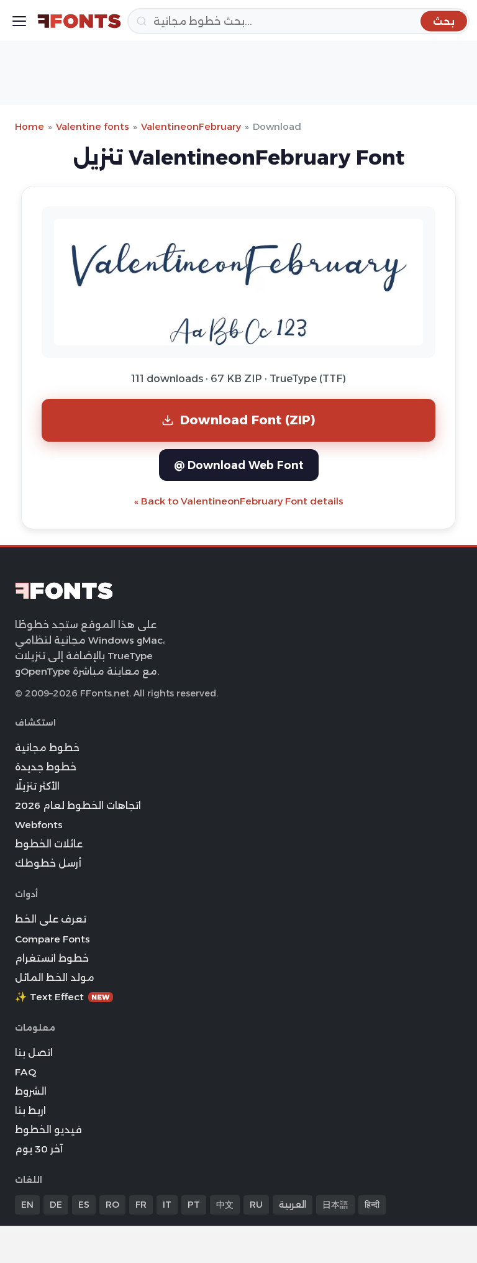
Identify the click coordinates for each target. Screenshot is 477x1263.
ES (83, 1204)
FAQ (25, 1072)
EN (27, 1204)
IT (167, 1204)
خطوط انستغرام (52, 958)
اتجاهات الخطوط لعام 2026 (78, 805)
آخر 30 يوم (39, 1149)
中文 (225, 1204)
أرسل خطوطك (48, 863)
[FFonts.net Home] (79, 21)
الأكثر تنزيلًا (37, 786)
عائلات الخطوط (49, 844)
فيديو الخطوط (48, 1130)
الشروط (31, 1091)
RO (112, 1204)
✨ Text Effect (62, 997)
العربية (292, 1204)
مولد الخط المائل (54, 977)
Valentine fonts (92, 126)
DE (56, 1204)
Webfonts (39, 825)
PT (194, 1204)
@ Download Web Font (239, 465)
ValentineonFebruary (191, 126)
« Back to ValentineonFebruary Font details (238, 501)
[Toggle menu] (19, 21)
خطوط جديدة (45, 767)
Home (29, 126)
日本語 (335, 1204)
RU (256, 1204)
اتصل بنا (34, 1053)
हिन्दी (372, 1204)
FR (141, 1204)
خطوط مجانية (47, 748)
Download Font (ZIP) (248, 419)
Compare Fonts (52, 939)
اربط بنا (30, 1110)
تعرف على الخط (50, 919)
